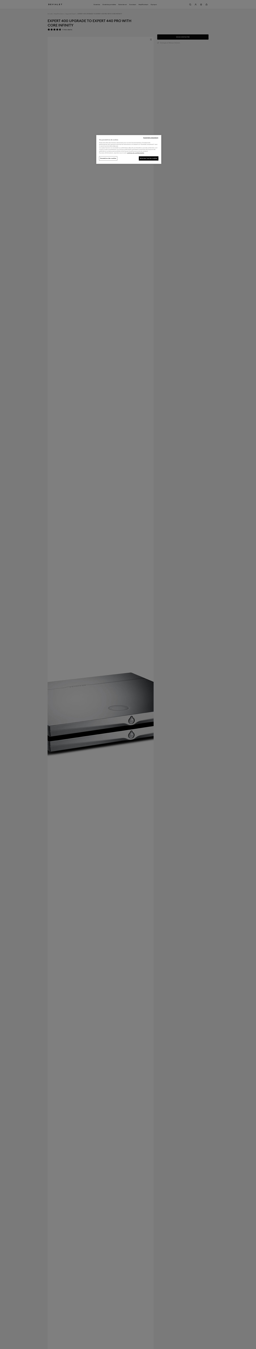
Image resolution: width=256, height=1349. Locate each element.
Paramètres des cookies (108, 158)
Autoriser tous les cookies (148, 158)
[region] (128, 149)
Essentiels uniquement (150, 137)
